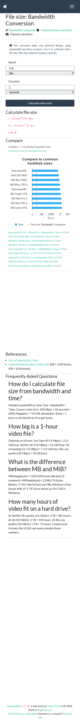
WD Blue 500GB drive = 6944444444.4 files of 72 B (33, 240)
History (48, 710)
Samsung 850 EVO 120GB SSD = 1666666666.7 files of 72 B (37, 232)
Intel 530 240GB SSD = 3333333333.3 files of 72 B (32, 236)
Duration (14, 81)
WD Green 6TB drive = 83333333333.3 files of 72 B (33, 265)
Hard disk (13, 150)
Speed (12, 62)
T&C (10, 713)
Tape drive (25, 150)
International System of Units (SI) (28, 364)
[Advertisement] (40, 311)
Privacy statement (25, 713)
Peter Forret (54, 706)
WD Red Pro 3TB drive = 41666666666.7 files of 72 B (34, 257)
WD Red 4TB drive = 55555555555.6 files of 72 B (32, 261)
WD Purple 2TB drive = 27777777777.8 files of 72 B (33, 253)
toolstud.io (14, 706)
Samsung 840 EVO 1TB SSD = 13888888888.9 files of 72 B (36, 249)
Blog (38, 710)
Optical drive (38, 150)
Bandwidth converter (23, 30)
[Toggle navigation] (72, 6)
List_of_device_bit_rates (23, 360)
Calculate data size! (40, 103)
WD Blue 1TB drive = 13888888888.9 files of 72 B (32, 244)
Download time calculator (57, 30)
